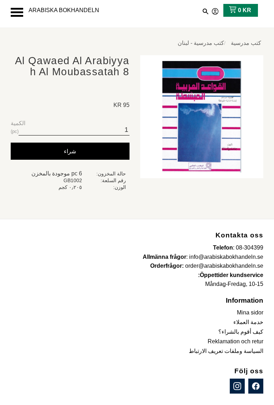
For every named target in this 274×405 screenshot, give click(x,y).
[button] (17, 12)
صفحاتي (215, 10)
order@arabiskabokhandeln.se (224, 266)
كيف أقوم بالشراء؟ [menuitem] (240, 332)
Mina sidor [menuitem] (250, 312)
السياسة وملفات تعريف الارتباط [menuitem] (226, 351)
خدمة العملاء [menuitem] (248, 322)
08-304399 (249, 248)
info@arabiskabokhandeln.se (226, 257)
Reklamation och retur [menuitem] (235, 341)
